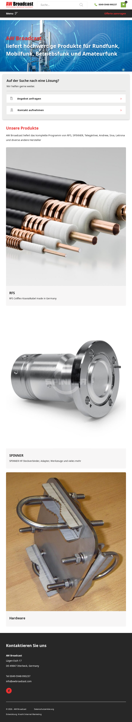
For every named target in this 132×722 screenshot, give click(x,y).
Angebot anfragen (29, 98)
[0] (123, 4)
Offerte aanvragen (115, 13)
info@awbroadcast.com (19, 681)
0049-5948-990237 (108, 4)
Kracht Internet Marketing (30, 714)
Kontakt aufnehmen (31, 110)
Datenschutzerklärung (44, 709)
